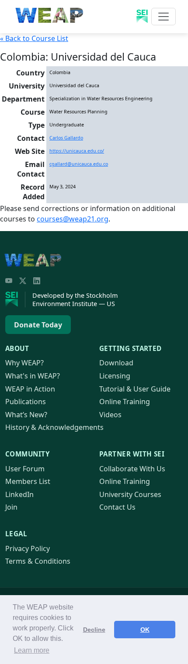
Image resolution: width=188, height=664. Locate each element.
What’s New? (26, 414)
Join (11, 507)
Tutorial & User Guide (135, 389)
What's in (32, 376)
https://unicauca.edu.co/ (76, 151)
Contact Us (117, 507)
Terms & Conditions (37, 561)
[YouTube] (8, 280)
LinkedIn (19, 494)
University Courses (130, 494)
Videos (110, 414)
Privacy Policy (27, 548)
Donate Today (38, 325)
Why (24, 363)
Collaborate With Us (132, 468)
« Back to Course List (34, 38)
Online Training (124, 401)
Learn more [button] (31, 650)
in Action (30, 389)
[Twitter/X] (22, 280)
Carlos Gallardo (66, 138)
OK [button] (145, 629)
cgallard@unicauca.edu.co (78, 164)
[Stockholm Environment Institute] (15, 299)
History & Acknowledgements (54, 427)
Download (116, 363)
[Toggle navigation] (163, 16)
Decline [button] (94, 629)
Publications (25, 401)
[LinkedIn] (36, 280)
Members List (27, 481)
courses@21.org (72, 219)
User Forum (25, 468)
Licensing (114, 376)
